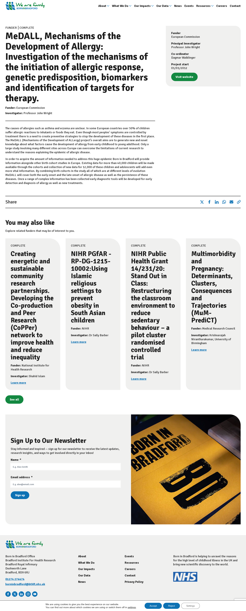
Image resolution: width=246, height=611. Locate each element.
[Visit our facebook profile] (8, 594)
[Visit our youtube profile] (34, 594)
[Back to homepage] (25, 6)
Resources (203, 6)
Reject (171, 605)
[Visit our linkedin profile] (21, 594)
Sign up (20, 495)
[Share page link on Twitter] (202, 202)
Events (189, 6)
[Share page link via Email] (231, 202)
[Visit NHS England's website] (185, 580)
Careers (221, 6)
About (102, 6)
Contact (235, 6)
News (178, 6)
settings (132, 607)
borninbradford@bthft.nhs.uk (25, 584)
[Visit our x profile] (14, 594)
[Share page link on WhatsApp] (224, 202)
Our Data (162, 6)
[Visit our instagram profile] (28, 594)
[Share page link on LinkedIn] (217, 202)
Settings (190, 605)
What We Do (120, 6)
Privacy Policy (134, 582)
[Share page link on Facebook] (209, 202)
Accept (153, 605)
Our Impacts (142, 6)
